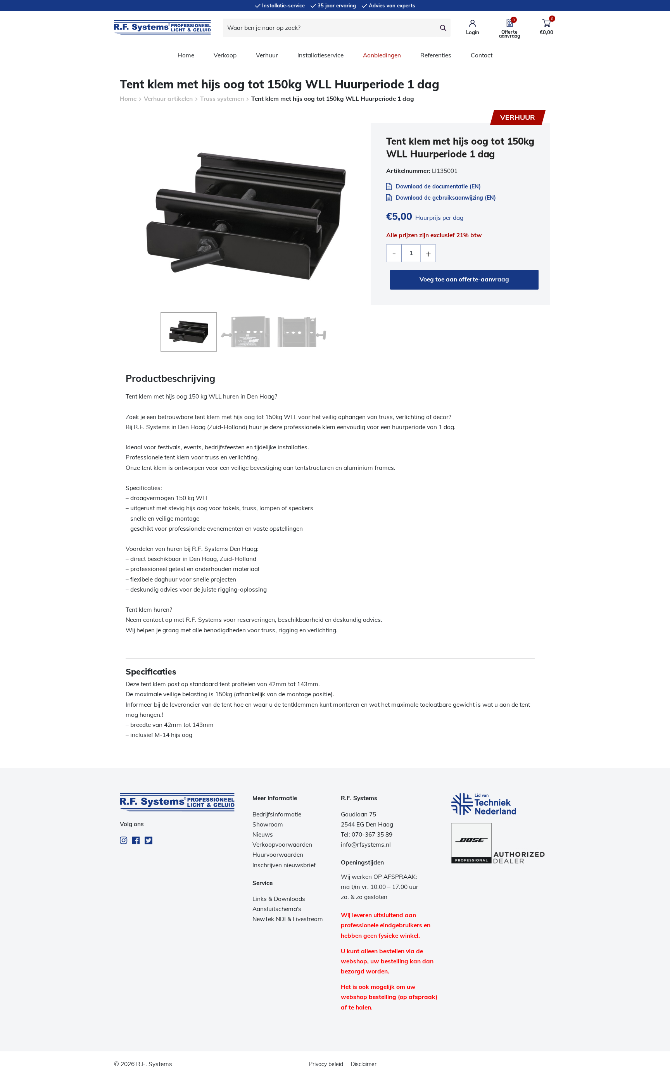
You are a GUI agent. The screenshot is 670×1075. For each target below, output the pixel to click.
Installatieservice (320, 55)
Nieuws (262, 834)
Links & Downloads (278, 898)
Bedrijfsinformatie (276, 814)
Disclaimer (363, 1064)
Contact (481, 55)
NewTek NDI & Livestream (287, 919)
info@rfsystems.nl (366, 844)
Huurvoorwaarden (277, 854)
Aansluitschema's (276, 909)
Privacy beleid (326, 1064)
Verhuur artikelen (168, 98)
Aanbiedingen (382, 55)
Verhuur (267, 55)
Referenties (435, 55)
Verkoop (225, 55)
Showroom (267, 824)
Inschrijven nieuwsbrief (284, 865)
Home (186, 55)
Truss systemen (222, 98)
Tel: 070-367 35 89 (366, 834)
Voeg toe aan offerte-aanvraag (464, 279)
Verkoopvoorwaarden (282, 844)
